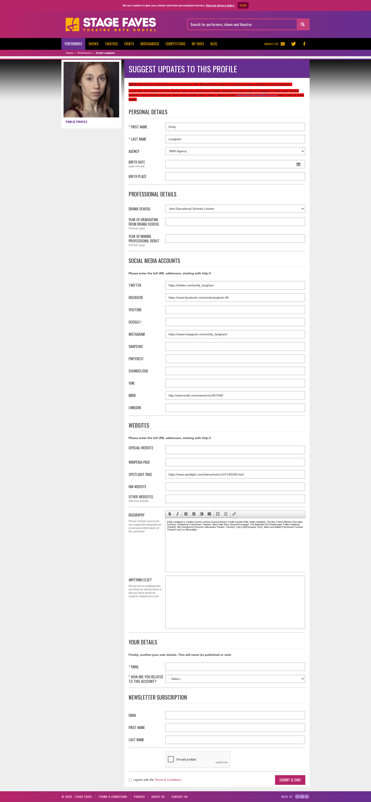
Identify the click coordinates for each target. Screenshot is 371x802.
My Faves (198, 43)
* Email (134, 666)
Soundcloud (138, 371)
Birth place (137, 176)
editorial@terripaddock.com (256, 95)
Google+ (135, 322)
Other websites (141, 498)
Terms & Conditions (168, 779)
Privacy (139, 796)
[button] (170, 514)
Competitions (175, 43)
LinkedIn (135, 407)
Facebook (136, 297)
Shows (93, 43)
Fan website (137, 486)
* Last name (137, 139)
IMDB (132, 395)
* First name (138, 126)
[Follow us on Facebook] (304, 44)
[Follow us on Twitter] (293, 44)
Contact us (179, 796)
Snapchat (136, 346)
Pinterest (136, 358)
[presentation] (170, 514)
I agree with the (156, 779)
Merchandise (149, 43)
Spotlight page (140, 474)
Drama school (140, 208)
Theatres (111, 43)
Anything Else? (145, 587)
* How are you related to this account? (146, 679)
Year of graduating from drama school (144, 223)
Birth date (137, 164)
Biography (145, 522)
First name (137, 727)
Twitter (135, 285)
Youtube (135, 309)
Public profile (76, 121)
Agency (134, 151)
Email (133, 715)
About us (158, 796)
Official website (141, 447)
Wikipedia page (139, 462)
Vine (132, 383)
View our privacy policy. (220, 5)
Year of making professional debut (144, 240)
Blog (213, 43)
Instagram (137, 334)
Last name (136, 739)
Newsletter (271, 44)
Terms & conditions (113, 796)
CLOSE (243, 5)
